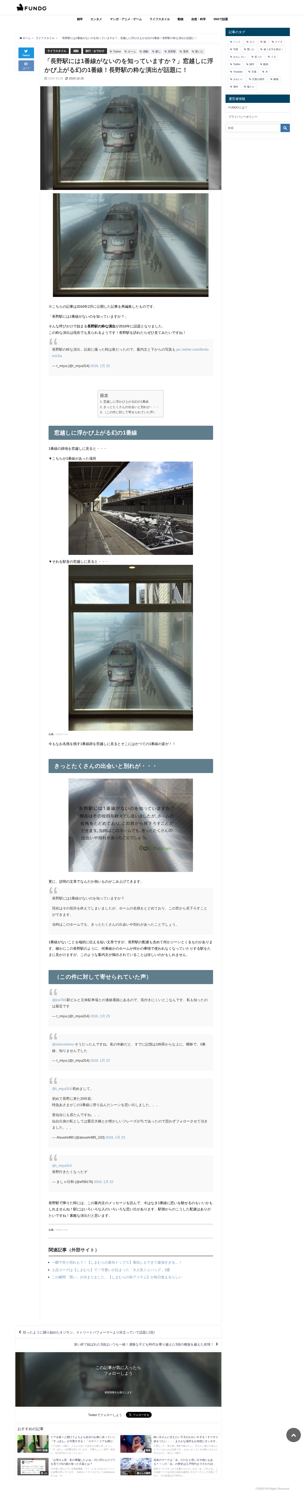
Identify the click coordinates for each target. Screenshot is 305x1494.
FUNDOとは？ (238, 107)
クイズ (278, 42)
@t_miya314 (62, 1088)
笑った (258, 57)
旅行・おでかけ (94, 51)
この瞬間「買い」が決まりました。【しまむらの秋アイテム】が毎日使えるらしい (117, 1277)
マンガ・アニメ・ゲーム (126, 19)
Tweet (26, 55)
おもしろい (239, 57)
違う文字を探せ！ (273, 49)
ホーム (132, 51)
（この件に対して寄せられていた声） (129, 412)
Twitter (117, 51)
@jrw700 (59, 1000)
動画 (265, 64)
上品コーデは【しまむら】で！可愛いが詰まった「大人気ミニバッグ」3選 (111, 1270)
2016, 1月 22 (100, 365)
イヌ (273, 57)
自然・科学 (198, 19)
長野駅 (172, 51)
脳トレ (251, 86)
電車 (185, 51)
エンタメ (96, 19)
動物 (180, 19)
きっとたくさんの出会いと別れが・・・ (131, 406)
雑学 (80, 19)
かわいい (238, 79)
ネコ (252, 42)
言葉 (253, 72)
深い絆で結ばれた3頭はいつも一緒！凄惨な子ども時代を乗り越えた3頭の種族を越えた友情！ (144, 1344)
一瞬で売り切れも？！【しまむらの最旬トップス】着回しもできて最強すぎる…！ (117, 1262)
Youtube (238, 72)
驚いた (199, 51)
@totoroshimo (63, 1044)
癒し (158, 51)
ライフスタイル (160, 19)
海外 (235, 86)
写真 (235, 49)
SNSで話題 (221, 19)
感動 (76, 51)
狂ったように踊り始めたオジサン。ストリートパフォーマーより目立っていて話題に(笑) (89, 1332)
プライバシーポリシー (242, 116)
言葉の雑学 (258, 79)
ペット (237, 42)
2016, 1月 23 (100, 1016)
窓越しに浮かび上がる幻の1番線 (125, 401)
